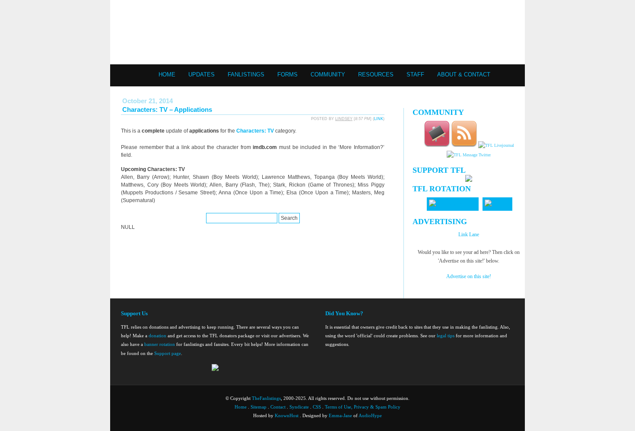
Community (328, 74)
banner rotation (159, 344)
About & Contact (463, 74)
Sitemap (259, 406)
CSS (317, 406)
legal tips (445, 335)
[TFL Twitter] (469, 154)
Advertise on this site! (468, 276)
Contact (278, 406)
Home (167, 74)
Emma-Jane (340, 415)
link (378, 119)
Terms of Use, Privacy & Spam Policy (362, 406)
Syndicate (299, 406)
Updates (201, 74)
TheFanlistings (266, 398)
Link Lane (468, 234)
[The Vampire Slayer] (452, 204)
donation (157, 335)
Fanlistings (246, 74)
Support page (167, 353)
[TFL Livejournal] (496, 145)
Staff (415, 74)
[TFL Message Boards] (437, 145)
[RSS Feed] (464, 145)
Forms (287, 74)
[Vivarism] (497, 204)
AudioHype (370, 415)
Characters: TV (255, 131)
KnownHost (286, 415)
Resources (376, 74)
